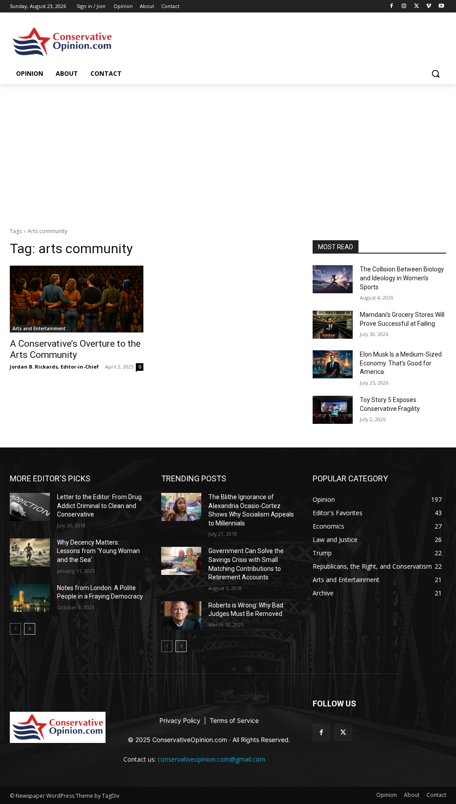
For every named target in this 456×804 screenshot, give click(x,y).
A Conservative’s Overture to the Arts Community (75, 349)
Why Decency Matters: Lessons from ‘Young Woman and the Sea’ (98, 551)
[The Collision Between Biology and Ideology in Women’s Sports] (333, 279)
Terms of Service (234, 720)
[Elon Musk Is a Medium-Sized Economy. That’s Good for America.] (333, 364)
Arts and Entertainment (38, 328)
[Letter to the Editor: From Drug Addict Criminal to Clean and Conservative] (30, 507)
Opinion (123, 6)
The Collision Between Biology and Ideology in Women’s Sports (402, 278)
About (147, 6)
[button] (435, 73)
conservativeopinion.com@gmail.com (211, 759)
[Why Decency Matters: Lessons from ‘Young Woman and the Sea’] (30, 552)
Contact (170, 6)
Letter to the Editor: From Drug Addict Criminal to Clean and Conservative (99, 505)
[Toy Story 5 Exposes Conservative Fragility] (333, 410)
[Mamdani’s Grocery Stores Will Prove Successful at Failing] (333, 325)
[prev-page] (15, 629)
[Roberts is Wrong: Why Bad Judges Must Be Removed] (181, 615)
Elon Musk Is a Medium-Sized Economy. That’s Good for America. (401, 363)
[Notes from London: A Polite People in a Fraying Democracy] (30, 598)
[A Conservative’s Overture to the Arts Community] (76, 299)
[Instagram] (404, 6)
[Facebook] (392, 6)
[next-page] (29, 629)
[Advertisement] (228, 151)
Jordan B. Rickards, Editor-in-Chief (54, 366)
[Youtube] (441, 6)
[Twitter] (416, 6)
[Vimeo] (428, 6)
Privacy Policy (180, 720)
